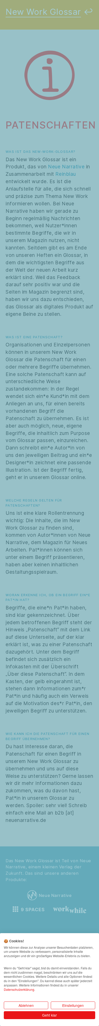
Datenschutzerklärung (19, 989)
